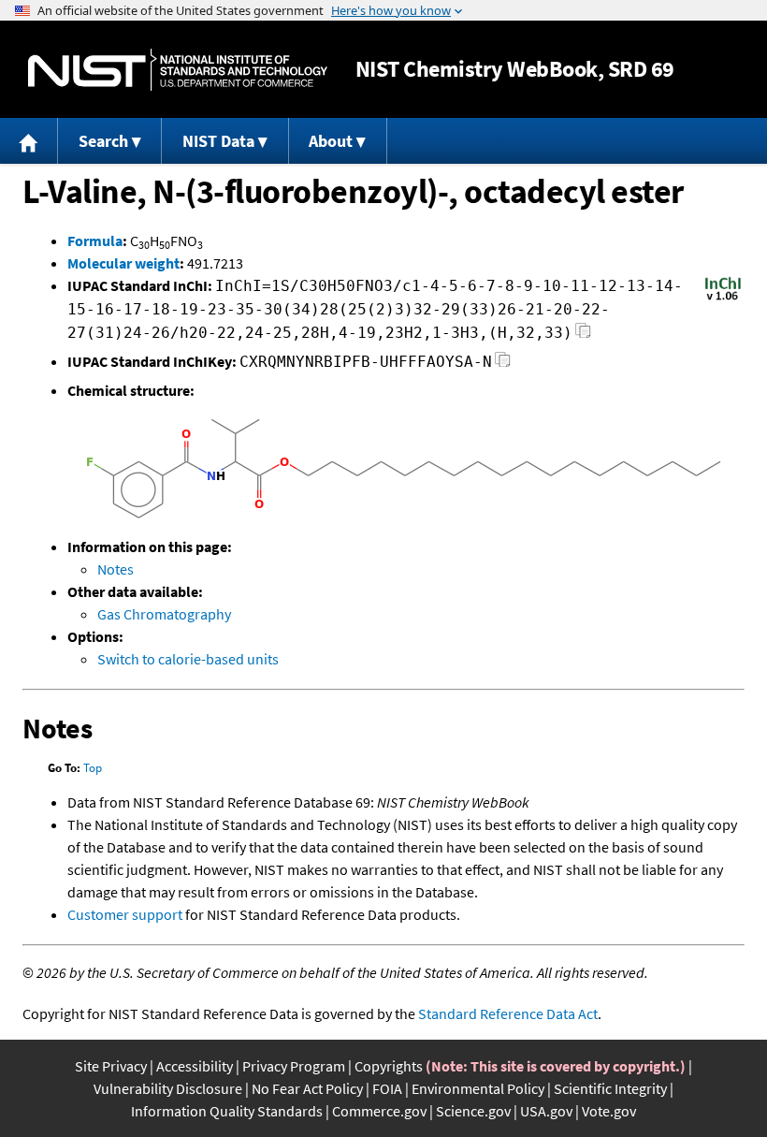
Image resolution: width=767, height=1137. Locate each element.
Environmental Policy (478, 1088)
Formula (95, 240)
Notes (115, 569)
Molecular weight (123, 263)
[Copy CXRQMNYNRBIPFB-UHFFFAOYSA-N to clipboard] (503, 364)
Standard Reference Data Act (508, 1013)
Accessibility (194, 1066)
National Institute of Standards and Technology (177, 70)
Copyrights (389, 1066)
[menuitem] (29, 141)
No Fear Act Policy (307, 1088)
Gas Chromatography (164, 614)
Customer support (124, 914)
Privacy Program (293, 1066)
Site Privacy (111, 1066)
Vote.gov (609, 1110)
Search (103, 141)
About (331, 141)
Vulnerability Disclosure (168, 1088)
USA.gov (546, 1110)
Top (92, 768)
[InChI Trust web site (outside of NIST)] (723, 298)
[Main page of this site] (29, 141)
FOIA (387, 1088)
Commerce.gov (379, 1110)
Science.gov (473, 1110)
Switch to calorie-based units (188, 658)
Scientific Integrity (610, 1088)
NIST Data (218, 141)
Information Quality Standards (227, 1110)
